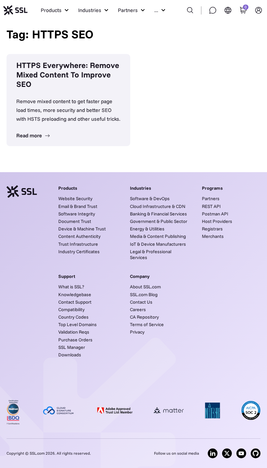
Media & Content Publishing (158, 236)
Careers (138, 309)
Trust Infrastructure (78, 244)
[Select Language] (228, 10)
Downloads (69, 355)
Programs (212, 188)
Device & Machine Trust (82, 229)
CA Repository (144, 317)
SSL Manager (71, 347)
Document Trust (74, 221)
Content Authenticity (79, 236)
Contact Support (74, 302)
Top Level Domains (77, 324)
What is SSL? (71, 287)
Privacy (137, 332)
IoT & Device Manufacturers (158, 244)
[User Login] (258, 10)
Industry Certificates (79, 252)
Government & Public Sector (158, 221)
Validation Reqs (73, 332)
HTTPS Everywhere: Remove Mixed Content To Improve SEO (67, 74)
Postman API (215, 214)
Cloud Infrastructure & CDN (157, 206)
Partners (210, 198)
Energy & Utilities (147, 229)
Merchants (213, 236)
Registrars (212, 229)
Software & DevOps (150, 198)
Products (67, 188)
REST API (211, 206)
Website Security (75, 198)
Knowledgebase (74, 294)
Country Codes (73, 317)
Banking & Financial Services (158, 214)
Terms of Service (147, 324)
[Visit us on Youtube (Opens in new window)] (241, 453)
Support (66, 276)
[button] (54, 10)
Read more (29, 135)
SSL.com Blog (144, 294)
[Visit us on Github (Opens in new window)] (255, 453)
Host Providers (217, 221)
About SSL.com (145, 287)
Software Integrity (76, 214)
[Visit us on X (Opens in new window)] (227, 453)
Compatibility (71, 309)
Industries (140, 188)
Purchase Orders (75, 340)
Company (140, 276)
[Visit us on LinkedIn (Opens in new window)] (213, 453)
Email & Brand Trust (77, 206)
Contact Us (141, 302)
